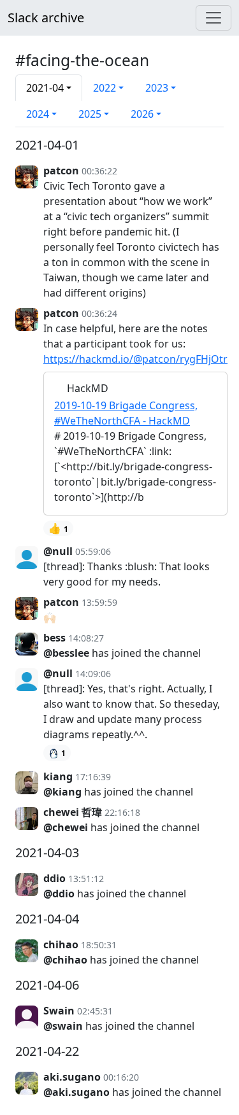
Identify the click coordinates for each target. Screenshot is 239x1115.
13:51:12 (86, 879)
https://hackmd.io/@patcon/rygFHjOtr (135, 359)
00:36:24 (99, 313)
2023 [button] (156, 88)
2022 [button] (104, 88)
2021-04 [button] (45, 88)
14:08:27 (86, 638)
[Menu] (213, 18)
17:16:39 (93, 777)
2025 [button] (89, 114)
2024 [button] (37, 114)
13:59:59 (99, 602)
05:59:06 (93, 551)
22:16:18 (122, 812)
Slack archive (46, 17)
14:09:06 (93, 674)
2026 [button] (142, 114)
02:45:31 (95, 1011)
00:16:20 (121, 1077)
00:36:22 (99, 171)
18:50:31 (99, 945)
